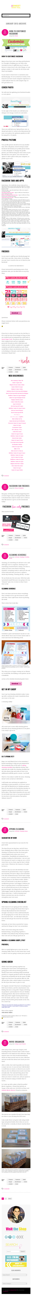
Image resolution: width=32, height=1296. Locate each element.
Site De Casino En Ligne (17, 457)
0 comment (6, 475)
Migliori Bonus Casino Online (17, 384)
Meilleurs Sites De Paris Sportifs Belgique (17, 391)
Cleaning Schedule (17, 554)
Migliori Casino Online (17, 389)
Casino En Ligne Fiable (17, 470)
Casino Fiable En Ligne (17, 387)
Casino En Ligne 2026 (17, 446)
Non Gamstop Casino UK (17, 380)
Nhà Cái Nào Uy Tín (17, 419)
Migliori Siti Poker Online (17, 463)
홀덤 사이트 (17, 448)
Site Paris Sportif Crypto (17, 406)
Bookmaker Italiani (17, 444)
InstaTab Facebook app (8, 197)
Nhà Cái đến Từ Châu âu (17, 450)
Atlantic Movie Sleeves (8, 1090)
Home (16, 35)
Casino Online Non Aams (17, 402)
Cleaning (22, 557)
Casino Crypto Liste (17, 382)
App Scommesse (17, 404)
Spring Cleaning (16, 828)
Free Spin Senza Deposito (17, 442)
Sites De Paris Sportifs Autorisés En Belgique (17, 393)
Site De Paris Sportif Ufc (17, 412)
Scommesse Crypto (17, 427)
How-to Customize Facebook (17, 32)
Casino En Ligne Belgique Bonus (17, 397)
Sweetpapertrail (12, 1290)
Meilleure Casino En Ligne (17, 459)
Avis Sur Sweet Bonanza (17, 410)
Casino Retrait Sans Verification (17, 421)
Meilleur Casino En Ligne (17, 436)
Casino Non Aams (17, 431)
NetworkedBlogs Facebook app (10, 195)
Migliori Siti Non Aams (17, 399)
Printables (21, 488)
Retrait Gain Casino (17, 438)
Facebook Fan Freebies (19, 485)
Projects (24, 1044)
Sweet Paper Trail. (7, 339)
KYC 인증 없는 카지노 (17, 429)
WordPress (5, 1291)
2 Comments (6, 1188)
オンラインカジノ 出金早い (17, 416)
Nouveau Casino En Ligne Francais (17, 423)
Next (10, 1198)
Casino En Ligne (17, 425)
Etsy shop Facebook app (8, 192)
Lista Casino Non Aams (17, 465)
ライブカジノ (17, 414)
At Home (17, 557)
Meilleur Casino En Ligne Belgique (17, 395)
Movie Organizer (16, 1041)
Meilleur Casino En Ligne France (17, 408)
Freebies (27, 557)
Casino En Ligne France (17, 433)
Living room (18, 1044)
